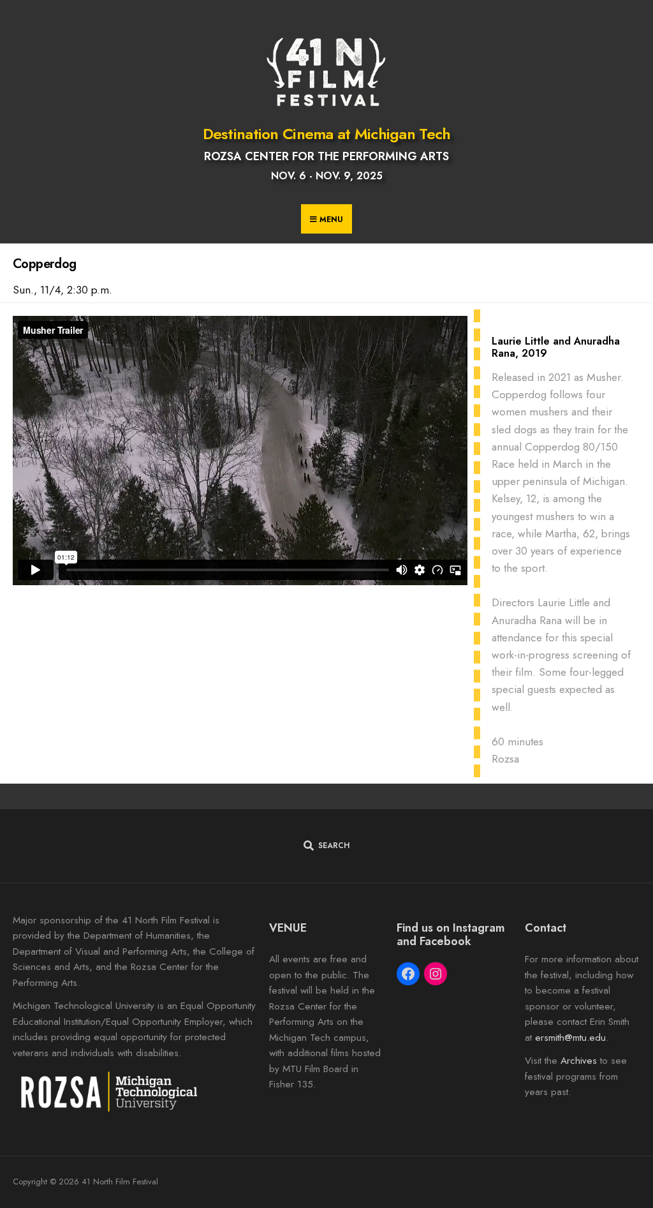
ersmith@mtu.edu (570, 1038)
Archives (579, 1061)
